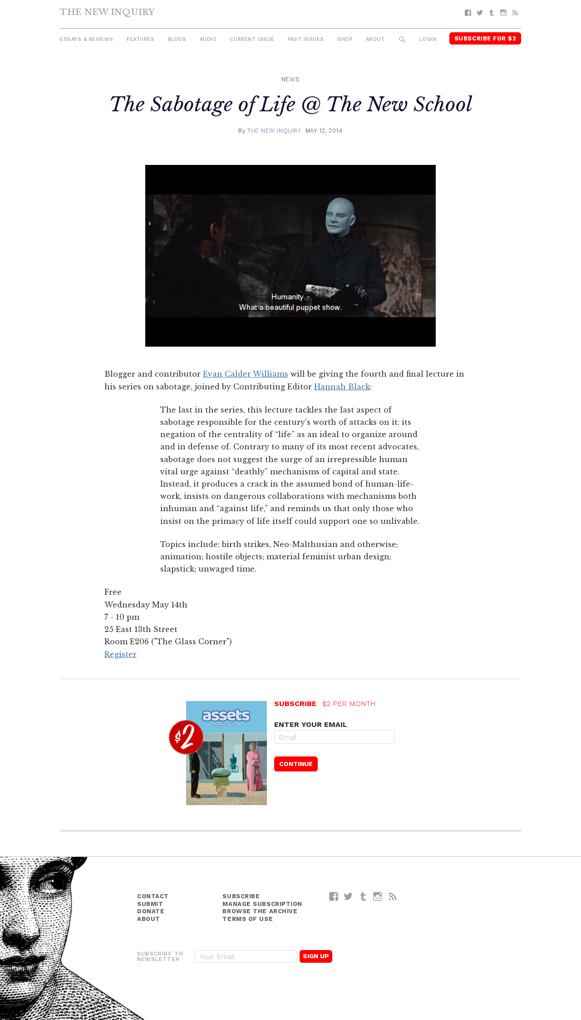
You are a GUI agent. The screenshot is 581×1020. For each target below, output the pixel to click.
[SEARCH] (402, 39)
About (375, 39)
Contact (153, 896)
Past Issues (306, 39)
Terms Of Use (247, 919)
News (290, 79)
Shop (344, 39)
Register (120, 654)
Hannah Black (342, 386)
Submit (150, 904)
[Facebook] (468, 13)
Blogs (177, 39)
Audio (208, 39)
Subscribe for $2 (485, 38)
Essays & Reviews (86, 39)
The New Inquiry (107, 11)
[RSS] (515, 13)
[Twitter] (480, 13)
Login (427, 39)
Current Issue (252, 39)
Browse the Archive (259, 911)
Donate (150, 911)
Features (140, 39)
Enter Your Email (310, 724)
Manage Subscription (262, 904)
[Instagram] (503, 13)
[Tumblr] (491, 13)
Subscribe (241, 896)
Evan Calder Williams (245, 373)
